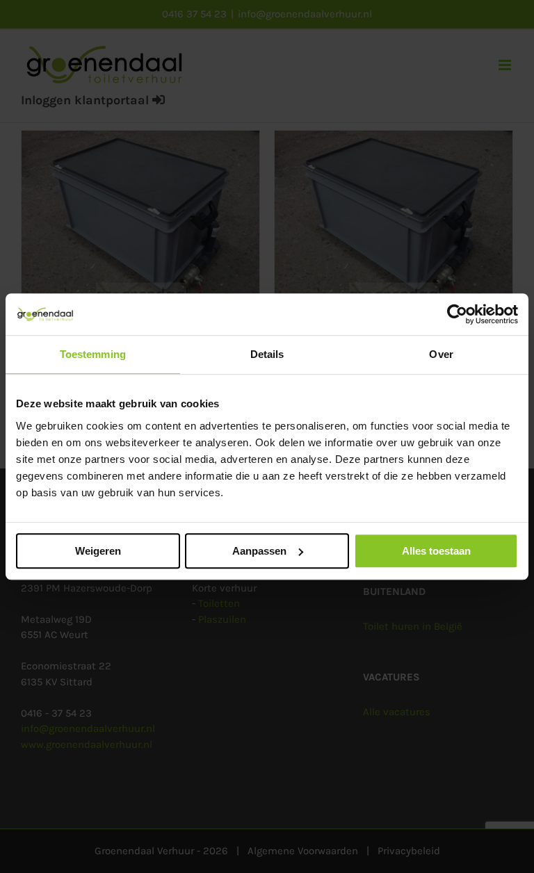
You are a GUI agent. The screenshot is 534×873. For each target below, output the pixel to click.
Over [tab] (441, 354)
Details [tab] (267, 354)
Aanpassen (259, 551)
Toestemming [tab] (93, 354)
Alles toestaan (436, 551)
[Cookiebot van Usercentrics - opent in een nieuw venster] (457, 314)
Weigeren (98, 551)
